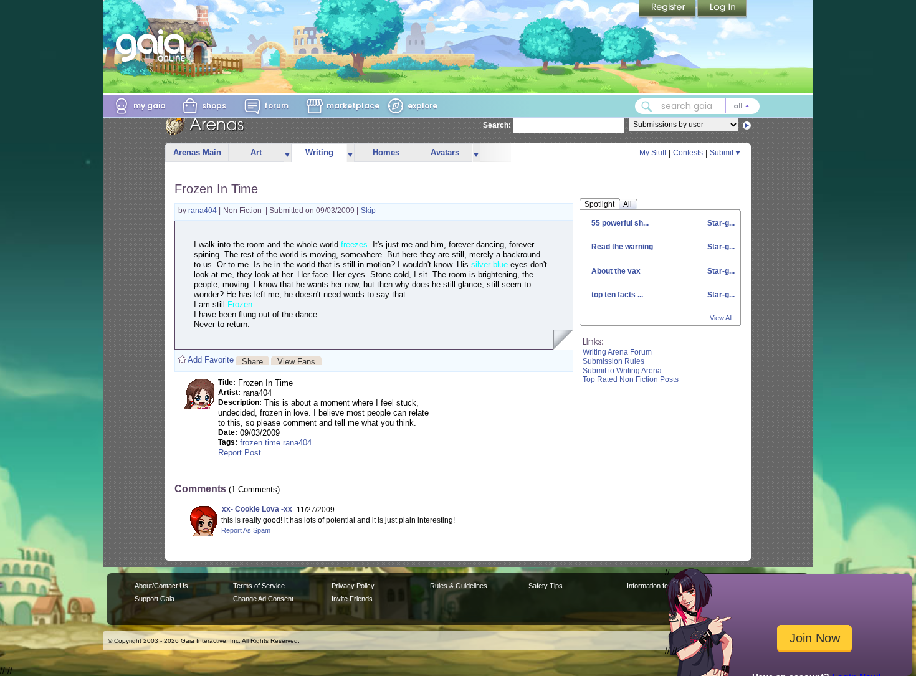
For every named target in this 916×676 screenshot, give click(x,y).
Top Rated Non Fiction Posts (631, 379)
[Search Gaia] (647, 106)
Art (256, 152)
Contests (688, 152)
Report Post (239, 452)
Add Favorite (211, 359)
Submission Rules (613, 361)
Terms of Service (259, 585)
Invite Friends (352, 598)
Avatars (445, 152)
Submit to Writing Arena (622, 370)
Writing (319, 152)
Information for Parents (661, 585)
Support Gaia (154, 598)
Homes (386, 152)
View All (721, 317)
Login (722, 9)
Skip (368, 210)
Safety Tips (545, 585)
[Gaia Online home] (153, 45)
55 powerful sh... (620, 223)
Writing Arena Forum (617, 352)
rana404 (203, 210)
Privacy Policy (353, 585)
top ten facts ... (617, 294)
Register (668, 9)
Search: (497, 125)
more (287, 153)
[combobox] (697, 106)
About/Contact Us (161, 585)
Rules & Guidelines (458, 585)
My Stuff (652, 152)
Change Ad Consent (263, 598)
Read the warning (622, 246)
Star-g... (720, 223)
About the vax (616, 271)
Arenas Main (197, 152)
